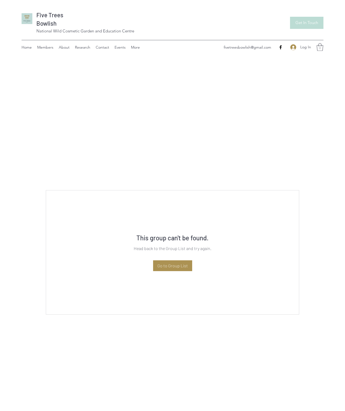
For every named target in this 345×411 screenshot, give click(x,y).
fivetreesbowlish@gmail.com (247, 47)
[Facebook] (280, 47)
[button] (320, 47)
